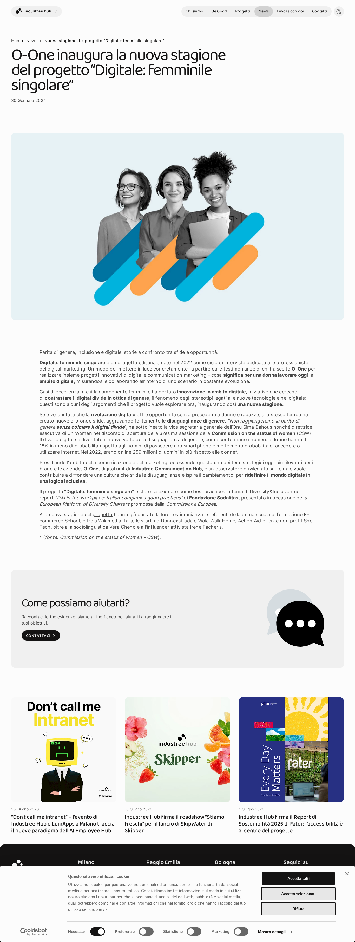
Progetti (242, 11)
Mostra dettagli (272, 932)
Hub (15, 40)
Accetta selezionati (298, 894)
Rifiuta (298, 909)
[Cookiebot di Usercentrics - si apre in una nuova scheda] (33, 932)
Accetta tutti (298, 878)
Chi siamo (194, 11)
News (264, 11)
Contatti (319, 11)
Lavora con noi (290, 11)
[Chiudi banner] (347, 873)
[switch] (146, 931)
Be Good (219, 11)
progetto (102, 514)
